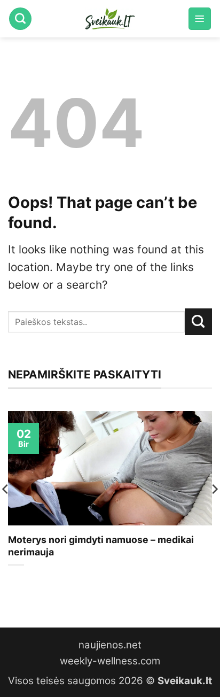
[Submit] (198, 321)
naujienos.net (110, 645)
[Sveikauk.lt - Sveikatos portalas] (110, 18)
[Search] (20, 18)
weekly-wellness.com (110, 661)
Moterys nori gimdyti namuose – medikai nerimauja (101, 545)
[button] (199, 18)
